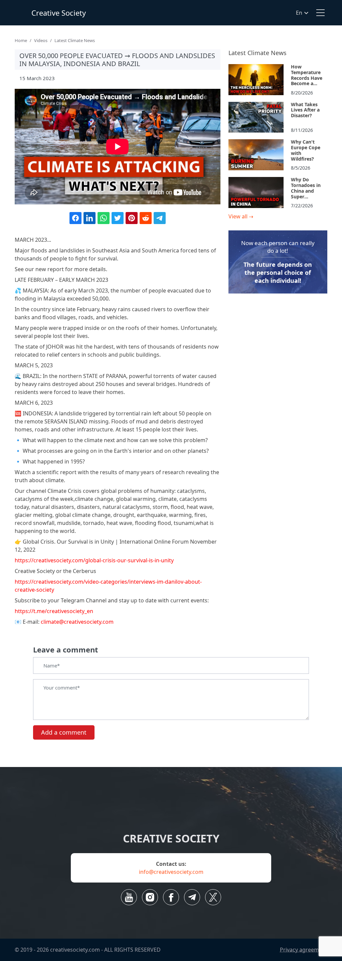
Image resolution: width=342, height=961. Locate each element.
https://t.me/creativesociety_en (54, 611)
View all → (240, 216)
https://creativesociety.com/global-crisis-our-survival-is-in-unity (94, 560)
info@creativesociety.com (171, 872)
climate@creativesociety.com (77, 621)
